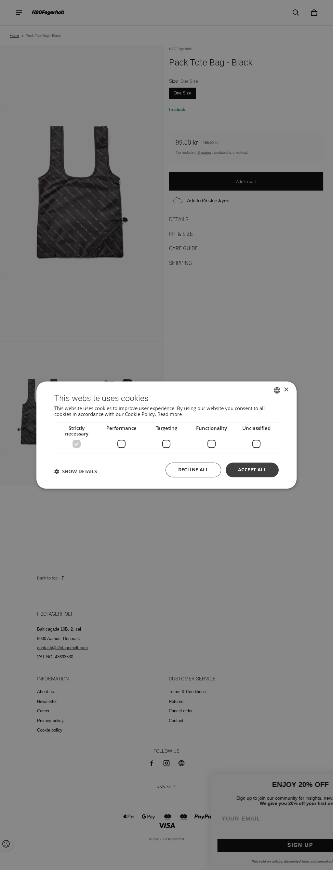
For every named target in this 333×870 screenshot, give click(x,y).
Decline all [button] (193, 469)
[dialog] (166, 435)
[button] (75, 471)
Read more (169, 414)
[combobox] (277, 390)
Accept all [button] (252, 469)
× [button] (286, 389)
